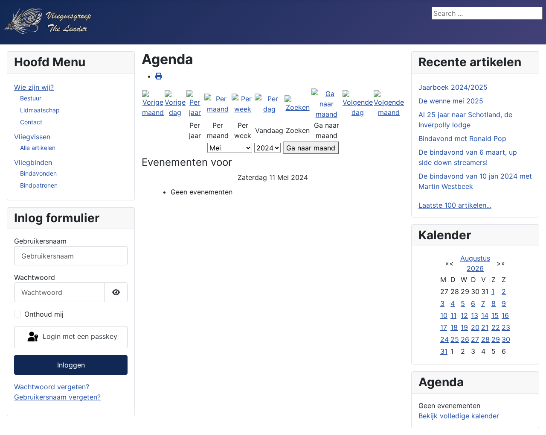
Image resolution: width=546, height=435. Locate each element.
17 (443, 327)
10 (443, 315)
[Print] (158, 76)
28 (485, 339)
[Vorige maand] (153, 103)
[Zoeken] (297, 103)
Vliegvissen (32, 136)
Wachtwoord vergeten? (51, 386)
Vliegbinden (33, 162)
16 (505, 315)
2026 (475, 268)
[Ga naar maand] (326, 103)
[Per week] (243, 103)
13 (474, 315)
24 (444, 339)
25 (454, 339)
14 (484, 315)
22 (495, 327)
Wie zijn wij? (34, 87)
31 (443, 351)
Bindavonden (38, 173)
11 (453, 315)
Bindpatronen (39, 185)
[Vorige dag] (175, 103)
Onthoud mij (44, 314)
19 (464, 327)
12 (464, 315)
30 (506, 339)
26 (465, 339)
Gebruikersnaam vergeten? (57, 397)
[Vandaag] (269, 103)
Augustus (475, 258)
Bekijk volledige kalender (458, 415)
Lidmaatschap (40, 110)
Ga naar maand (310, 148)
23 (506, 327)
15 (495, 315)
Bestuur (30, 98)
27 (475, 339)
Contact (31, 122)
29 (495, 339)
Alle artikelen (37, 147)
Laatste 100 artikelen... (454, 205)
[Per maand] (217, 103)
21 (484, 327)
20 (475, 327)
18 (454, 327)
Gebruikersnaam (40, 241)
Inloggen (71, 365)
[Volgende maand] (389, 103)
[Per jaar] (194, 103)
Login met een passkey (79, 336)
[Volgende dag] (358, 103)
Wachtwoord (34, 277)
